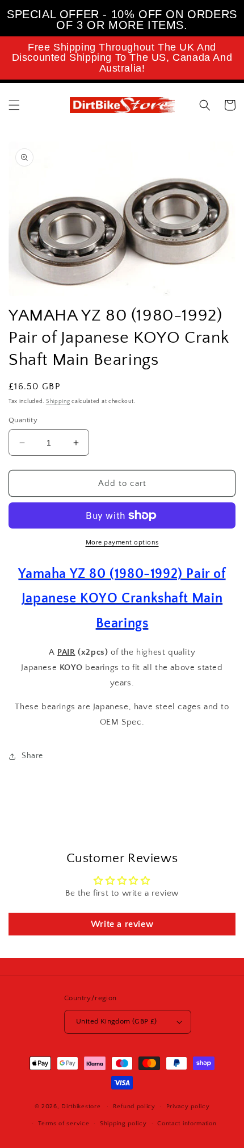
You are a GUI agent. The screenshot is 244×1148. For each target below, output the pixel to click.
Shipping (58, 401)
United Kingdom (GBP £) (116, 1021)
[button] (14, 105)
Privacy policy (188, 1106)
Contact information (186, 1123)
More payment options (122, 542)
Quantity (23, 420)
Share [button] (32, 755)
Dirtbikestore (80, 1106)
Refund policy (134, 1106)
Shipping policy (123, 1123)
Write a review (122, 924)
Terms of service (63, 1123)
